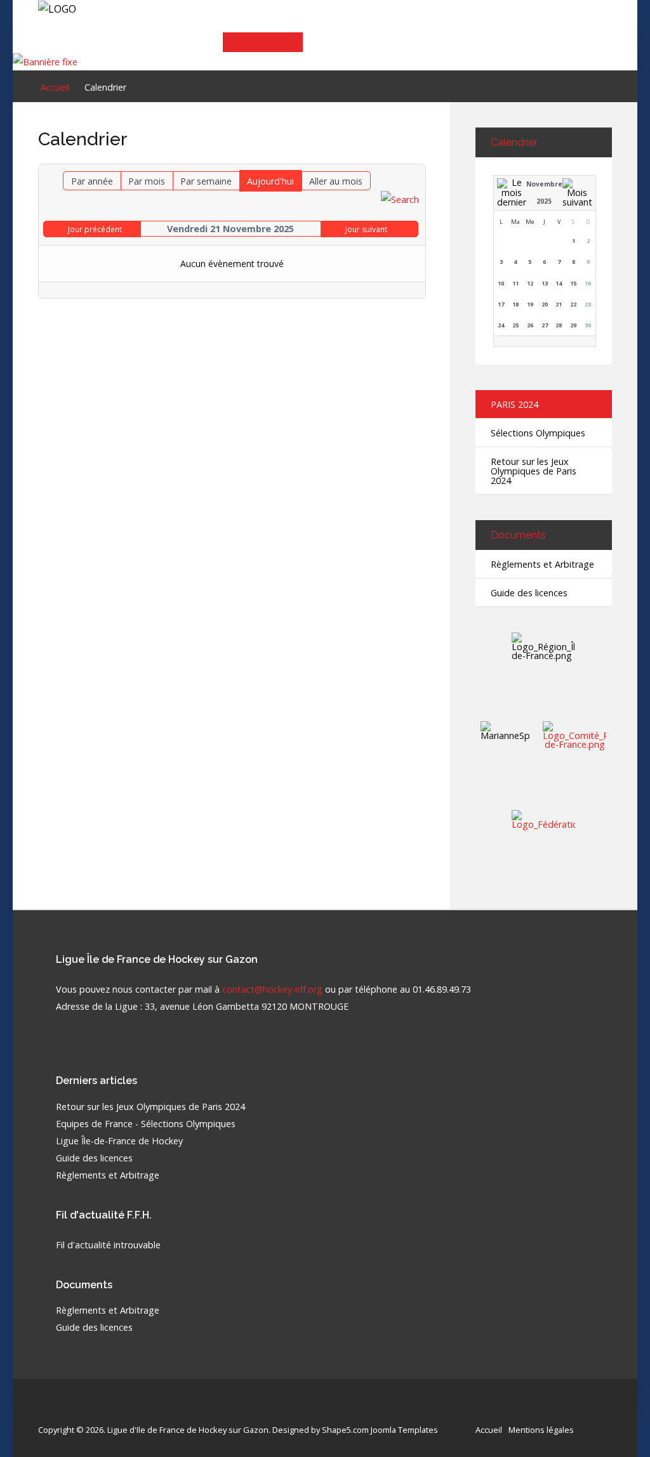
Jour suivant (366, 229)
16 (588, 283)
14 (558, 283)
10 (501, 283)
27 (544, 325)
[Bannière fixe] (45, 61)
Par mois (146, 181)
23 (588, 304)
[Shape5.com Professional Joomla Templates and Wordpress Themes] (65, 1410)
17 (501, 304)
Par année (92, 181)
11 (515, 283)
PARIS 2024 (514, 404)
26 (530, 325)
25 (515, 325)
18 (515, 304)
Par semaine (206, 181)
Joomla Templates (404, 1429)
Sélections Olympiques (538, 433)
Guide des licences (529, 593)
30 (588, 325)
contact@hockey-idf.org (272, 989)
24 (501, 325)
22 (573, 304)
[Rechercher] (400, 199)
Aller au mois (335, 181)
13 (544, 283)
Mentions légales (541, 1429)
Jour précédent (95, 229)
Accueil (488, 1429)
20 (544, 304)
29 (573, 325)
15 (573, 283)
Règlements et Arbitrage (542, 564)
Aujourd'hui (270, 181)
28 (558, 325)
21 (558, 304)
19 (530, 304)
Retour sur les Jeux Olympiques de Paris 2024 (533, 471)
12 (530, 283)
